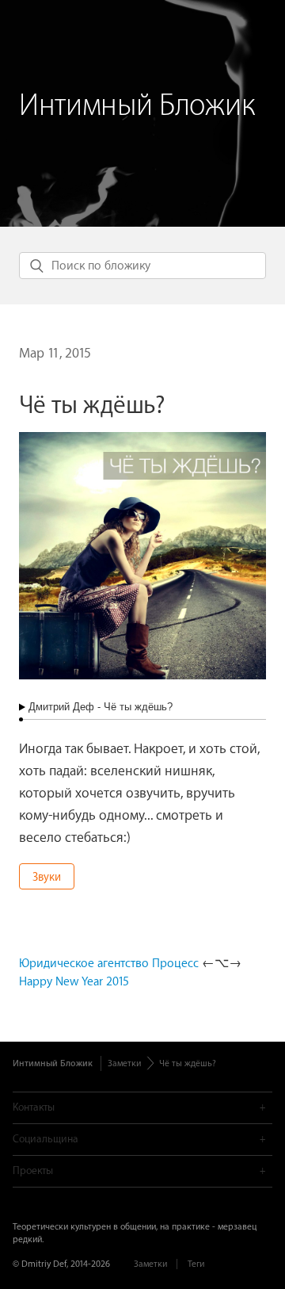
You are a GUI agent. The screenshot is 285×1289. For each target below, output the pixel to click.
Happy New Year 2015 (74, 982)
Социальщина (45, 1139)
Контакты (34, 1107)
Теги (196, 1264)
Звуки (46, 877)
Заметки (124, 1063)
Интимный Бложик (137, 106)
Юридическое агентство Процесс (109, 963)
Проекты (33, 1170)
